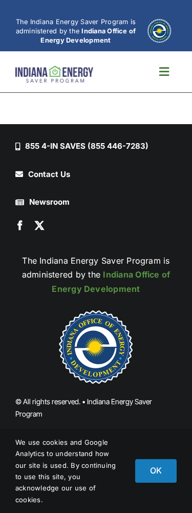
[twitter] (39, 225)
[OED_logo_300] (96, 346)
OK (156, 470)
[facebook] (20, 225)
